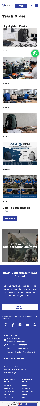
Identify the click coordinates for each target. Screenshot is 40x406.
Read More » (7, 51)
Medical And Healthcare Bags (15, 369)
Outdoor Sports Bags (12, 366)
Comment (10, 218)
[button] (31, 5)
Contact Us (8, 385)
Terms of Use (9, 391)
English (24, 404)
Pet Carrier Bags (10, 373)
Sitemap (7, 394)
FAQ (24, 398)
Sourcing (25, 394)
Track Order (8, 398)
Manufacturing (27, 391)
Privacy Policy (9, 388)
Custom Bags (27, 388)
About (24, 385)
